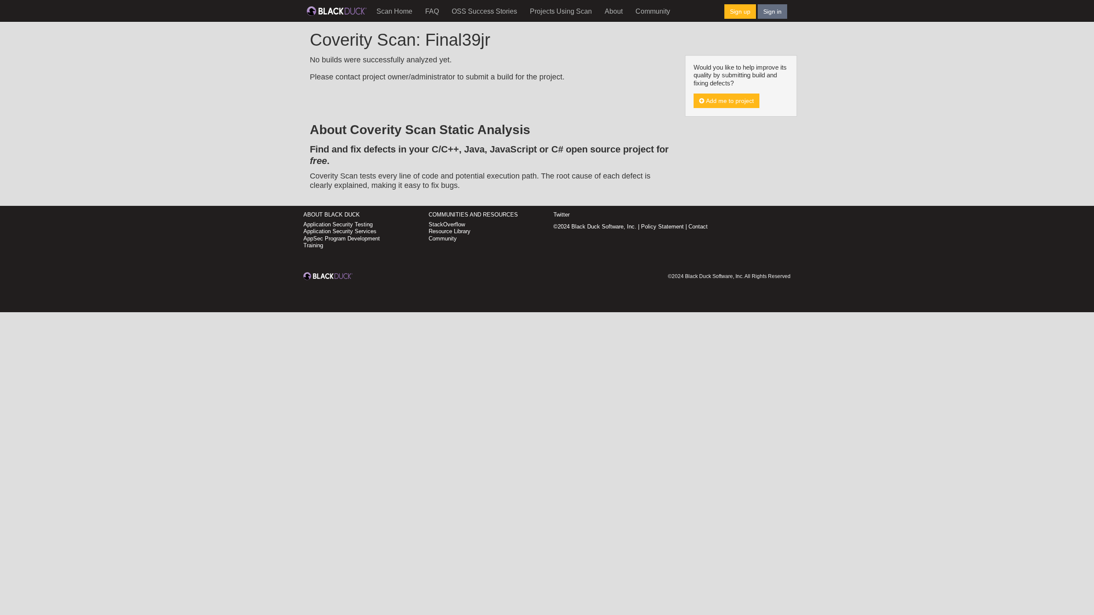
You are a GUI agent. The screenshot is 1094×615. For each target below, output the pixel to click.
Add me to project (729, 100)
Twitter (561, 214)
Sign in (772, 11)
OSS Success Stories (484, 11)
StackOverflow (447, 224)
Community (652, 11)
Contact (698, 226)
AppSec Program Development (341, 238)
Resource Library (450, 231)
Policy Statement (662, 226)
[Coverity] (336, 10)
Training (313, 245)
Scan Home (394, 11)
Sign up (740, 11)
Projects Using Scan (561, 11)
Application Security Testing (338, 224)
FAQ (432, 11)
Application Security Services (339, 231)
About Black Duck (331, 214)
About (614, 11)
